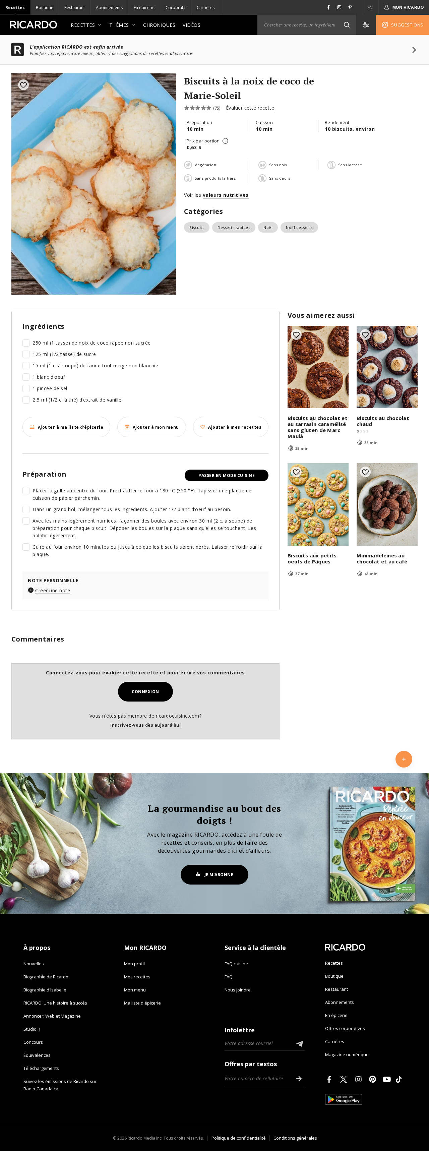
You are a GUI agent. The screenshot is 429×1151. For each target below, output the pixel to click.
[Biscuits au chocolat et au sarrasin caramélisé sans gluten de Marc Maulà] (318, 367)
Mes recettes (137, 977)
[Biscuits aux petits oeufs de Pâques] (318, 504)
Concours (33, 1042)
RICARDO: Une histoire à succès (55, 1003)
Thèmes (119, 25)
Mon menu (135, 990)
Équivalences (37, 1055)
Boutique (44, 7)
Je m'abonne (219, 874)
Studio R (31, 1029)
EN (370, 7)
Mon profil (134, 964)
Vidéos (191, 25)
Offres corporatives (345, 1028)
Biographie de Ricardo (45, 977)
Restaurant (74, 7)
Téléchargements (41, 1068)
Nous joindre (238, 990)
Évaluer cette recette (250, 108)
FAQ (229, 977)
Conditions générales (295, 1138)
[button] (347, 25)
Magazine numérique (347, 1054)
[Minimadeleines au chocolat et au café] (387, 504)
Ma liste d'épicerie (142, 1003)
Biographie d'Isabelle (44, 990)
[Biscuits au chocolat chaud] (387, 367)
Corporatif (176, 7)
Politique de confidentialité (238, 1138)
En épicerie (144, 7)
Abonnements (109, 7)
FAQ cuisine (236, 964)
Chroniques (159, 25)
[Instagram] (359, 1079)
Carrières (205, 7)
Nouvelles (33, 964)
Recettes (15, 7)
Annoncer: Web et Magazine (52, 1016)
